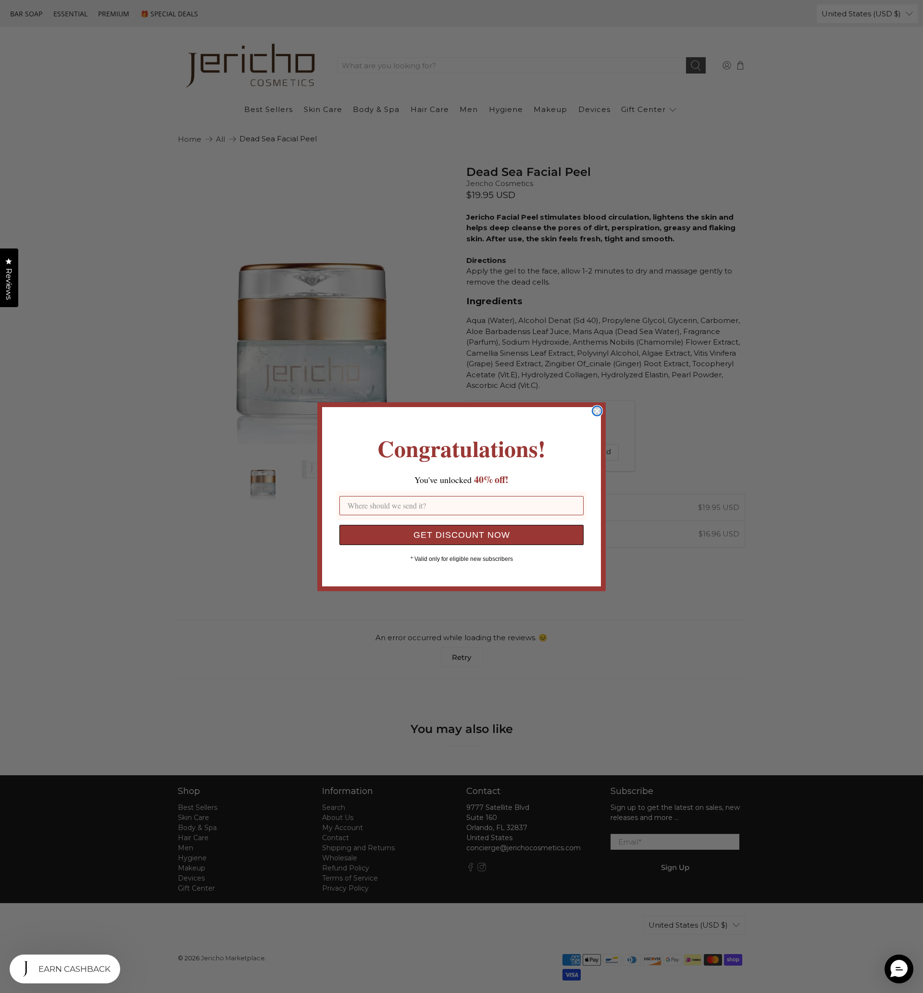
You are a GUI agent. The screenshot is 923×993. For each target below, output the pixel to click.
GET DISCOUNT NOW (461, 535)
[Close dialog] (597, 411)
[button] (899, 969)
